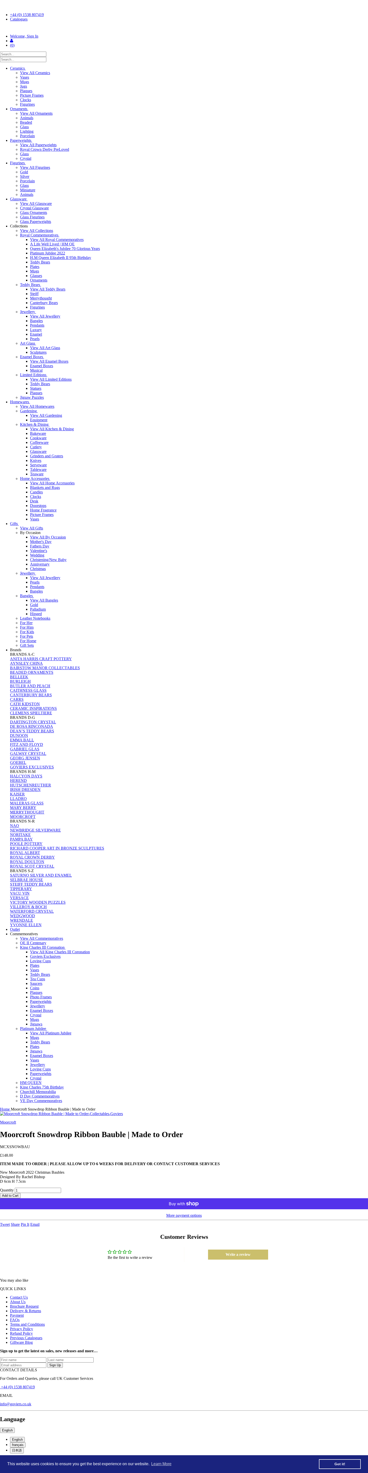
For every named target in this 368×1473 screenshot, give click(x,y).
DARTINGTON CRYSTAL (33, 722)
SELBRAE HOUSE (26, 880)
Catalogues (19, 19)
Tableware (38, 469)
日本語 (17, 1450)
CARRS (17, 699)
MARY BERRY (23, 808)
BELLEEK (19, 677)
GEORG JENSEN (25, 758)
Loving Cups (40, 961)
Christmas (38, 569)
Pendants (37, 325)
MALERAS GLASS (27, 803)
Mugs (24, 82)
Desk (34, 501)
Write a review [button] (238, 1254)
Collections (19, 226)
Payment (17, 1315)
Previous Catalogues (26, 1338)
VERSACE (19, 898)
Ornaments (19, 109)
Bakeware (38, 433)
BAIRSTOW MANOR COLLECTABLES (45, 668)
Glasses (36, 276)
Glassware (19, 199)
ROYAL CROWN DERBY (32, 857)
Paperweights (21, 140)
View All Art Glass (45, 348)
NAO (14, 826)
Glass (24, 127)
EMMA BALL (22, 740)
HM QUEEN (31, 1083)
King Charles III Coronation (43, 947)
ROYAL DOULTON (27, 862)
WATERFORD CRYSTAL (32, 911)
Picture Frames (32, 95)
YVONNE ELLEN (26, 925)
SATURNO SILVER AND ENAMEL (41, 875)
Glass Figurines (32, 217)
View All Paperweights (38, 145)
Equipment (38, 420)
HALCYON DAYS (26, 776)
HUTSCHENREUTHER (30, 785)
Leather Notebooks (35, 618)
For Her (26, 623)
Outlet (15, 929)
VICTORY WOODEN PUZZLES (38, 902)
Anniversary (40, 564)
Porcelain (27, 136)
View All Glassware (36, 203)
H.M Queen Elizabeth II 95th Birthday (60, 257)
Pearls (35, 339)
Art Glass (28, 343)
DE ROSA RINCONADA (31, 726)
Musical (36, 370)
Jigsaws (36, 1024)
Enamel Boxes (32, 357)
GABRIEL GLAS (24, 749)
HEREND (18, 780)
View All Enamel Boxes (49, 361)
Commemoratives (24, 934)
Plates (34, 266)
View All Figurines (35, 167)
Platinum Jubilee (33, 1028)
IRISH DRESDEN (25, 789)
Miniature (27, 190)
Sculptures (38, 352)
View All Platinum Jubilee (50, 1033)
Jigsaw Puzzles (32, 397)
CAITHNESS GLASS (28, 690)
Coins (34, 988)
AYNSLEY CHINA (26, 663)
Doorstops (38, 505)
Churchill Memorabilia (38, 1092)
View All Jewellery (45, 316)
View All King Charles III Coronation (60, 952)
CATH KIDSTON (25, 704)
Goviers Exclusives (45, 956)
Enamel (36, 334)
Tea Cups (37, 979)
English (7, 1430)
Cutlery (36, 447)
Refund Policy (21, 1333)
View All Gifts (31, 528)
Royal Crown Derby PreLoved (44, 149)
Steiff (34, 294)
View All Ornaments (36, 113)
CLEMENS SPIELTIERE (31, 713)
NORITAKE (20, 835)
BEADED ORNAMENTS (31, 672)
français (18, 1445)
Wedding (37, 555)
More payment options (184, 1215)
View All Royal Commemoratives (57, 239)
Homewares (20, 402)
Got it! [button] (339, 1464)
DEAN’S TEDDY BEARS (32, 731)
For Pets (26, 636)
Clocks (25, 100)
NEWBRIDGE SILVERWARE (35, 830)
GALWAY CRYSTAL (28, 753)
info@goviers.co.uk (15, 1404)
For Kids (27, 632)
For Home (28, 641)
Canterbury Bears (44, 303)
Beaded (26, 122)
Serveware (38, 465)
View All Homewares (37, 406)
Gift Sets (27, 645)
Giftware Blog (21, 1342)
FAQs (15, 1320)
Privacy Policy (21, 1329)
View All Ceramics (35, 73)
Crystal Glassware (34, 208)
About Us (18, 1302)
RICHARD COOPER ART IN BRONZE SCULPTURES (57, 848)
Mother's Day (41, 542)
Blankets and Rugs (45, 487)
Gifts (14, 523)
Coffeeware (39, 442)
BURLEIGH (20, 681)
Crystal (25, 158)
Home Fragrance (43, 510)
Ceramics (18, 68)
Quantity (7, 1190)
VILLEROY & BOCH (28, 907)
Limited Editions (33, 375)
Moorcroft (8, 1122)
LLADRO (18, 798)
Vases (24, 77)
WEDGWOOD (22, 916)
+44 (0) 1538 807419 (27, 15)
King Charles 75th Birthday (42, 1087)
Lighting (27, 131)
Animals (26, 118)
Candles (36, 492)
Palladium (38, 609)
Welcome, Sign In (24, 36)
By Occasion (31, 532)
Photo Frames (41, 997)
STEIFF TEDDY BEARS (31, 884)
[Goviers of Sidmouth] (184, 28)
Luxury (36, 330)
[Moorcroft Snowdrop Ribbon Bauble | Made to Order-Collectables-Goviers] (184, 1114)
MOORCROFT (23, 817)
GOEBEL (18, 762)
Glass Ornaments (33, 212)
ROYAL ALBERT (25, 853)
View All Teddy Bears (47, 289)
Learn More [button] (161, 1464)
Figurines (27, 104)
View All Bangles (44, 600)
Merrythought (41, 298)
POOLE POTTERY (26, 844)
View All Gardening (46, 415)
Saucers (36, 983)
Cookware (38, 438)
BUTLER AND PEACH (30, 686)
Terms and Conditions (27, 1324)
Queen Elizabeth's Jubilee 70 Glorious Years (65, 248)
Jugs (23, 86)
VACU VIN (20, 893)
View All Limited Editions (51, 379)
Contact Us (19, 1297)
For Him (27, 627)
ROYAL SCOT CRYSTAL (32, 866)
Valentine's (38, 551)
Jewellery (28, 312)
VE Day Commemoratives (41, 1101)
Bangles (36, 321)
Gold (24, 172)
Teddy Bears (40, 262)
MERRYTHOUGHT (27, 812)
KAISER (17, 794)
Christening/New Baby (48, 560)
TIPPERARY (21, 889)
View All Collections (36, 230)
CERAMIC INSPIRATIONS (33, 708)
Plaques (26, 91)
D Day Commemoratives (40, 1096)
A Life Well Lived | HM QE (52, 244)
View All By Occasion (48, 537)
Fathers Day (39, 546)
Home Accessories (35, 478)
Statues (35, 388)
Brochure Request (24, 1306)
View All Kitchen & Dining (52, 429)
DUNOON (19, 735)
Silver (24, 176)
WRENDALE (21, 920)
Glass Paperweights (35, 221)
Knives (35, 460)
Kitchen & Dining (35, 424)
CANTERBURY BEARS (31, 695)
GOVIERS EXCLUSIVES (32, 767)
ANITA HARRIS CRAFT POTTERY (41, 659)
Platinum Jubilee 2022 (47, 253)
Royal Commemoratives (39, 235)
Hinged (36, 614)
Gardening (29, 411)
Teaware (37, 474)
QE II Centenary (33, 943)
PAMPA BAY (21, 839)
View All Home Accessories (52, 483)
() (12, 45)
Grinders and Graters (46, 456)
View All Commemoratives (41, 938)
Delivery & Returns (25, 1311)
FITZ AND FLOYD (26, 744)
